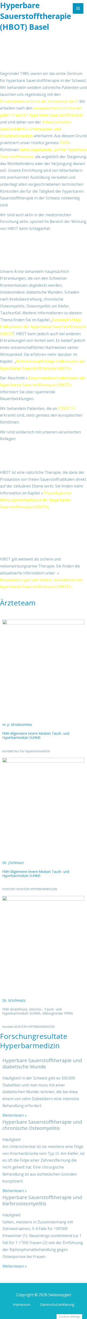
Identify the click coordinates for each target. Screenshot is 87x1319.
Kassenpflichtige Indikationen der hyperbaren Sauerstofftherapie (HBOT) (43, 326)
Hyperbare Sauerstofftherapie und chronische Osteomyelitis (42, 1125)
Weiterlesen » (14, 1115)
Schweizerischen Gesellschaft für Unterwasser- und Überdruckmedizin (36, 129)
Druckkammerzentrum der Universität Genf (39, 101)
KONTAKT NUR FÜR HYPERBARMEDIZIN (29, 889)
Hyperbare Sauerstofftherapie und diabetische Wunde (42, 1063)
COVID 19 (66, 408)
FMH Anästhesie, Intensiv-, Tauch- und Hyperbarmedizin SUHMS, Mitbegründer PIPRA (37, 1011)
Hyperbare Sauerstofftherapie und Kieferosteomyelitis (42, 1200)
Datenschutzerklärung (57, 1304)
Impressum (21, 1304)
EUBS (64, 142)
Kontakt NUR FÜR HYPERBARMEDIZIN (28, 1026)
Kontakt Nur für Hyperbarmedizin (26, 751)
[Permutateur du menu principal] (78, 8)
